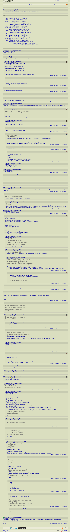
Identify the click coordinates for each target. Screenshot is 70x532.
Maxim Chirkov (65, 530)
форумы (7, 4)
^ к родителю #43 (57, 478)
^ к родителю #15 (57, 208)
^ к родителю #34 (57, 283)
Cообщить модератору (64, 59)
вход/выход (53, 4)
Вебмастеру (65, 531)
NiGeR (21, 26)
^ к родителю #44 (57, 491)
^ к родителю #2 (57, 75)
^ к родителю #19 (57, 328)
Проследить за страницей (6, 531)
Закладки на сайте (5, 530)
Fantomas (8, 211)
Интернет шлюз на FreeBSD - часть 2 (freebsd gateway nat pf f (12, 19)
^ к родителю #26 (57, 363)
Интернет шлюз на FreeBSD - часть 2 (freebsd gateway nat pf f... (12, 17)
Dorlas (23, 18)
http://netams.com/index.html (12, 156)
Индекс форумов (59, 523)
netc (21, 34)
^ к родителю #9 (57, 125)
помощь (15, 4)
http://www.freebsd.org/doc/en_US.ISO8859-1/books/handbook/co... (13, 90)
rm (27, 24)
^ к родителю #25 (57, 340)
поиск (22, 4)
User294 (25, 29)
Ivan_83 (28, 42)
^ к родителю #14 (57, 234)
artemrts (21, 19)
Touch (8, 188)
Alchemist (23, 33)
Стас (7, 518)
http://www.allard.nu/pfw (10, 171)
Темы (61, 523)
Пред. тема (64, 523)
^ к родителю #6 (57, 118)
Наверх (60, 59)
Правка (54, 59)
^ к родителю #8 (57, 85)
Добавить (58, 531)
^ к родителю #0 (57, 59)
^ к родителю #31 (57, 161)
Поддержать (62, 531)
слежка (62, 4)
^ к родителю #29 (57, 149)
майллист (42, 4)
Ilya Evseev (22, 39)
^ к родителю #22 (57, 389)
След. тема (66, 523)
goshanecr (22, 17)
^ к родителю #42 (57, 454)
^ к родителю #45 (57, 506)
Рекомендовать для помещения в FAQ (53, 523)
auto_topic (8, 10)
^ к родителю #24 (57, 270)
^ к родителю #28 (57, 144)
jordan (21, 38)
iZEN (22, 28)
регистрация (31, 4)
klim (34, 45)
